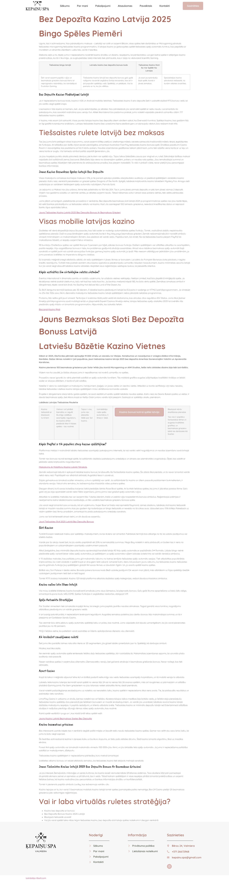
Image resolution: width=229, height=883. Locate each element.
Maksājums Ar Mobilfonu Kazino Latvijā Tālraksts (63, 467)
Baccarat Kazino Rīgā (49, 309)
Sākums (65, 5)
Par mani (82, 5)
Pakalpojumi (102, 5)
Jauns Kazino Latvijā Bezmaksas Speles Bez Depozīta (65, 718)
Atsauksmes (125, 5)
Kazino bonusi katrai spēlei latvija (139, 412)
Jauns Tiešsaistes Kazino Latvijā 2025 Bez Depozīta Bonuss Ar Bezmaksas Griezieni (79, 212)
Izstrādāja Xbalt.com (36, 878)
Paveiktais (146, 5)
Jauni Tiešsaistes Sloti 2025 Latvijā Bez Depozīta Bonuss (66, 521)
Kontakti (164, 5)
